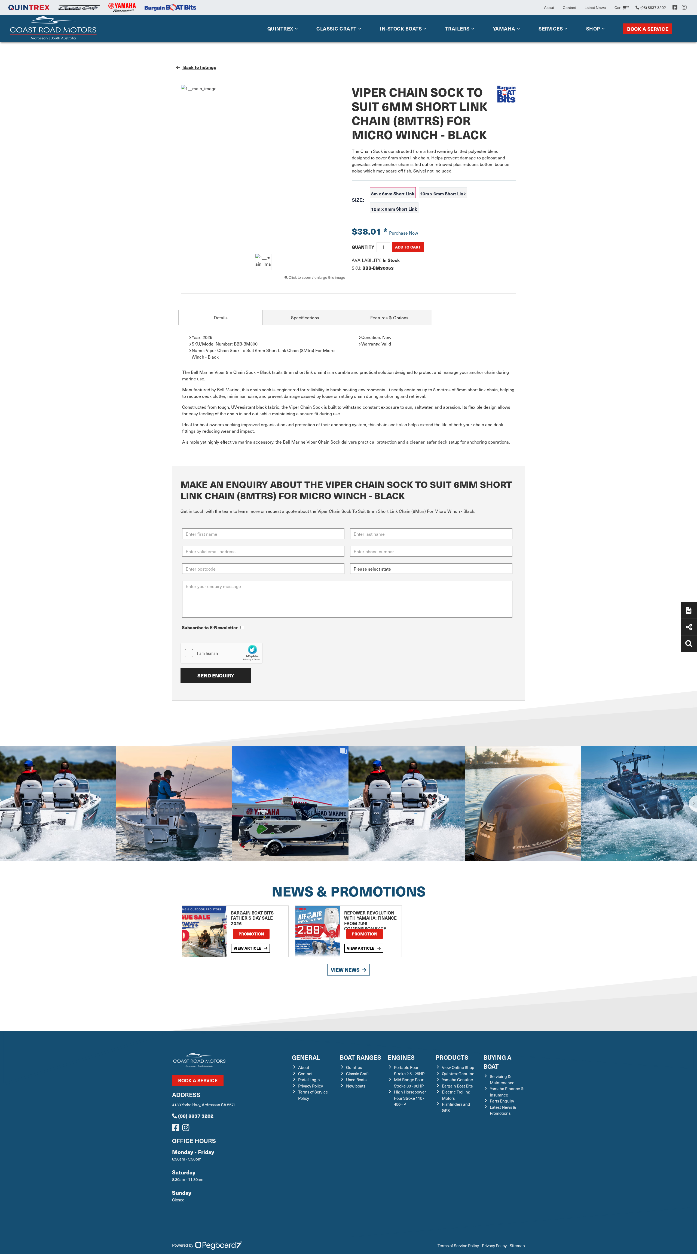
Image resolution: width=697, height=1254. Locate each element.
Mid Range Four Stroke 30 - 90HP (409, 1083)
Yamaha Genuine (457, 1080)
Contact (569, 7)
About (549, 7)
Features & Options (389, 317)
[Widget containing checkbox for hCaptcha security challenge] (222, 653)
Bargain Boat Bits (457, 1086)
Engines (401, 1057)
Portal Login (309, 1080)
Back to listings (199, 67)
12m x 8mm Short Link (394, 209)
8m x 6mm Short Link (392, 193)
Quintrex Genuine (458, 1074)
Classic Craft (336, 28)
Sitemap (517, 1246)
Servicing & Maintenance (502, 1079)
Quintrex (280, 28)
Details (221, 317)
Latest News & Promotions (503, 1110)
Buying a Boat (497, 1061)
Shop (593, 28)
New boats (355, 1086)
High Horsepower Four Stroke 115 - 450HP (410, 1098)
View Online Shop (458, 1067)
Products (452, 1057)
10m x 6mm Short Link (443, 193)
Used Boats (356, 1080)
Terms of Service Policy (458, 1246)
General (306, 1057)
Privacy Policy (310, 1086)
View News (345, 969)
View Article (248, 948)
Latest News (595, 7)
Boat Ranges (360, 1057)
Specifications (305, 317)
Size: (358, 200)
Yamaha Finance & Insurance (507, 1092)
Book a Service (647, 28)
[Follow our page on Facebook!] (675, 7)
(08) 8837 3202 (195, 1115)
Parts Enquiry (502, 1101)
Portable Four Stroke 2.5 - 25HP (409, 1070)
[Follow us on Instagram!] (186, 1129)
